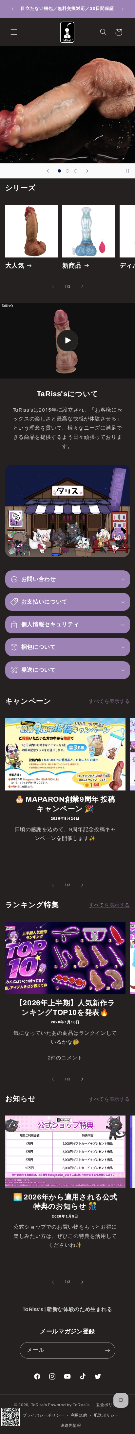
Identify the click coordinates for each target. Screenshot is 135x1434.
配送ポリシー (106, 1415)
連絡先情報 (70, 1425)
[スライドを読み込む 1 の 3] (59, 171)
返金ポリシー (108, 1405)
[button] (13, 32)
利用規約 (79, 1415)
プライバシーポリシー (43, 1415)
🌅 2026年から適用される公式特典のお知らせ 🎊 (65, 1201)
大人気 (15, 265)
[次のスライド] (87, 171)
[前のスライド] (48, 171)
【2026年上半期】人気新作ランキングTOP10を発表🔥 (65, 1007)
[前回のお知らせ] (12, 9)
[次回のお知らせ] (122, 9)
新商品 (72, 265)
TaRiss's (39, 1405)
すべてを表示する (109, 701)
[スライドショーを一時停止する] (128, 171)
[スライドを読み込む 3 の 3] (76, 171)
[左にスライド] (53, 286)
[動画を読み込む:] (67, 341)
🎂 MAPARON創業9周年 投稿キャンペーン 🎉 (65, 803)
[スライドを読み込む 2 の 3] (67, 171)
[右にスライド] (82, 286)
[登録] (107, 1350)
